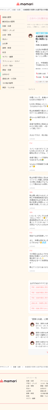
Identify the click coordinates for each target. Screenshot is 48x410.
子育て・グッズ (8, 30)
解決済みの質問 (8, 22)
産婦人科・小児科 (9, 79)
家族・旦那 (6, 70)
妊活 (4, 52)
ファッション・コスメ (11, 61)
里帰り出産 (42, 73)
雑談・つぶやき (8, 87)
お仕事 (5, 43)
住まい (5, 39)
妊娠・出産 (6, 26)
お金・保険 (6, 35)
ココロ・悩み (7, 65)
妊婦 (39, 77)
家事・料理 (6, 48)
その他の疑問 (7, 83)
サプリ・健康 (7, 57)
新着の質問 (6, 17)
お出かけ (5, 74)
